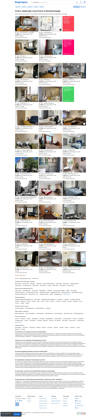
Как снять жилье (42, 398)
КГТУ (37, 294)
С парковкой (80, 318)
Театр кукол (38, 283)
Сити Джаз (66, 299)
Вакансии (65, 405)
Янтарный (38, 327)
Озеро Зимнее (35, 285)
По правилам (4, 414)
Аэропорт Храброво (19, 308)
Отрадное (56, 327)
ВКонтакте (79, 401)
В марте (28, 301)
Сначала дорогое (58, 318)
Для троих (51, 320)
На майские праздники (75, 299)
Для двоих (45, 320)
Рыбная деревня (40, 313)
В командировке (49, 318)
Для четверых (58, 320)
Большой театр (70, 285)
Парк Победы (59, 283)
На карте (17, 318)
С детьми (74, 318)
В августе (52, 301)
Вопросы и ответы (43, 403)
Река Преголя (43, 285)
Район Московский (49, 313)
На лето (80, 301)
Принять (17, 414)
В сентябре (58, 301)
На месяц (28, 318)
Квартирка (22, 2)
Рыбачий (61, 327)
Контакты (29, 401)
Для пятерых (65, 320)
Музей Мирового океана (77, 292)
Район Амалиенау (58, 313)
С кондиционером (19, 320)
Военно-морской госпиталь (32, 292)
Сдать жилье (54, 398)
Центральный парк (74, 283)
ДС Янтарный (35, 290)
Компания (65, 398)
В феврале (23, 301)
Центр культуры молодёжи (59, 290)
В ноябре (70, 301)
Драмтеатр (32, 283)
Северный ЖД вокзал (30, 308)
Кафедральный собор (55, 292)
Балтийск (44, 327)
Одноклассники (80, 405)
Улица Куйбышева (27, 290)
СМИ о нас (65, 403)
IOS (15, 400)
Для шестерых (72, 320)
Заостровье (49, 327)
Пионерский (32, 327)
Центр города (18, 283)
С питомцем (41, 318)
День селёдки (37, 299)
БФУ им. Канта (32, 294)
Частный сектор (80, 320)
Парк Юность (63, 285)
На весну (27, 303)
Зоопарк (49, 285)
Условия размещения (56, 401)
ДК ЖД (51, 294)
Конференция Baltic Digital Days (48, 299)
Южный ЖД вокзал (40, 308)
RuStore (21, 400)
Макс (78, 398)
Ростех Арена (74, 290)
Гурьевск (67, 327)
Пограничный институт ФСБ (21, 294)
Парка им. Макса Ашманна (49, 283)
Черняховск (72, 327)
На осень (17, 303)
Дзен (78, 408)
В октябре (64, 301)
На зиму (22, 303)
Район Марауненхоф (78, 313)
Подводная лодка (58, 294)
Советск (78, 327)
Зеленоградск (18, 327)
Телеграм (79, 403)
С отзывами (39, 320)
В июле (47, 301)
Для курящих (35, 318)
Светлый (23, 329)
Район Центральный (19, 313)
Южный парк (66, 283)
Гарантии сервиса (43, 401)
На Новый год (60, 299)
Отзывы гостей (42, 405)
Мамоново (17, 329)
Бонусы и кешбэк (43, 408)
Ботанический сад (27, 285)
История (65, 401)
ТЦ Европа (49, 290)
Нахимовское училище (44, 292)
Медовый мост (42, 290)
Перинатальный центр (20, 292)
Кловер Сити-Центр (44, 294)
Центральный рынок (66, 292)
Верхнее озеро (25, 283)
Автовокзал (48, 308)
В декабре (75, 301)
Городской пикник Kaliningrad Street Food (24, 299)
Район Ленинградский (30, 313)
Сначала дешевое (67, 318)
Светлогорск (25, 327)
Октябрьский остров (68, 313)
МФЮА (67, 290)
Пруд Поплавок (18, 285)
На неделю (22, 318)
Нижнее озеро (18, 290)
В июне (42, 301)
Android (17, 400)
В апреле (34, 301)
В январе (17, 301)
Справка (29, 398)
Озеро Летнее (55, 285)
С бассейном (32, 320)
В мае (38, 301)
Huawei (19, 400)
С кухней (26, 320)
